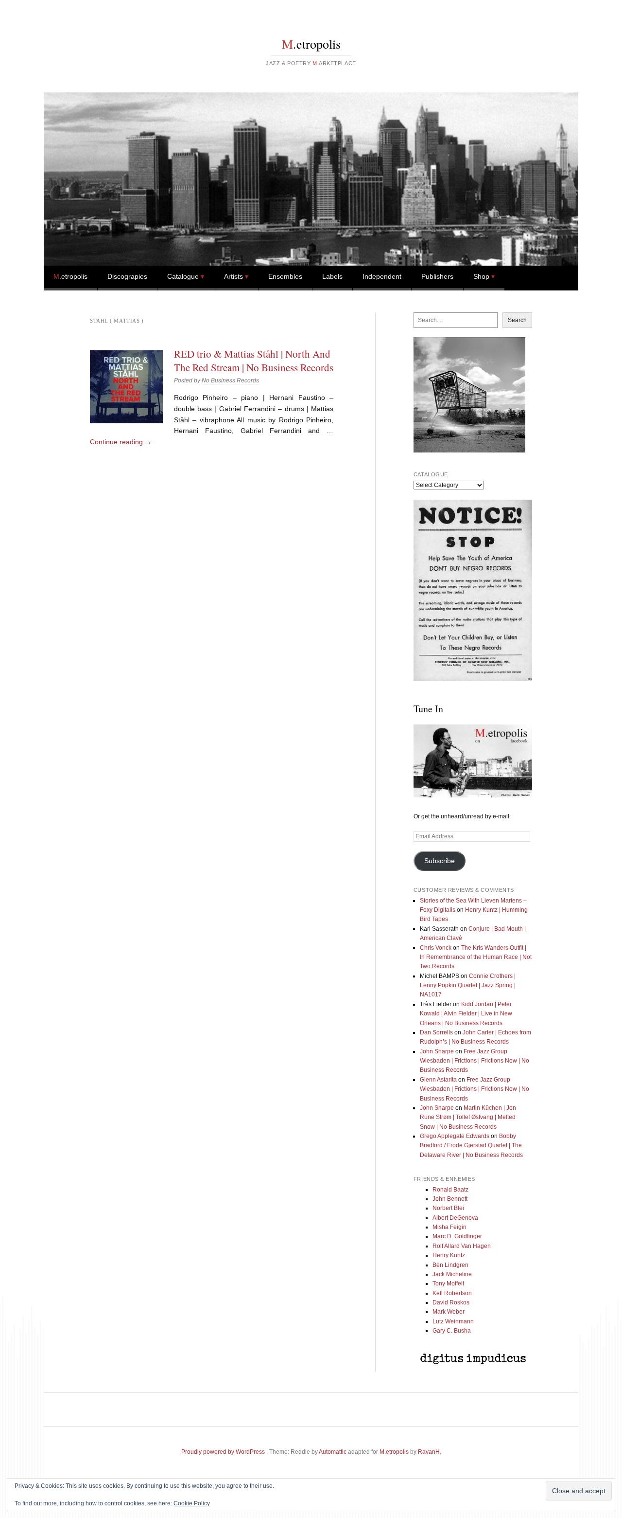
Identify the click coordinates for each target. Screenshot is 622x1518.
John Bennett (449, 1198)
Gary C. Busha (451, 1330)
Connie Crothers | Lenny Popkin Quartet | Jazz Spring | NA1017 (468, 985)
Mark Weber (448, 1311)
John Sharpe (437, 1051)
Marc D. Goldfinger (457, 1236)
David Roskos (450, 1302)
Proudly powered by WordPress (223, 1451)
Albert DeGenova (455, 1217)
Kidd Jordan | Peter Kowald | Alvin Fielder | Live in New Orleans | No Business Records (466, 1014)
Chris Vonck (435, 947)
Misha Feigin (449, 1227)
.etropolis (311, 44)
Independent (382, 276)
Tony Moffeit (448, 1283)
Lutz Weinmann (453, 1321)
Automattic (332, 1451)
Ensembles (285, 276)
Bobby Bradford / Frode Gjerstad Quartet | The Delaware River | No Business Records (471, 1145)
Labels (332, 276)
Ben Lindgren (450, 1265)
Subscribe (439, 861)
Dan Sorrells (436, 1032)
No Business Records (230, 380)
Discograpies (127, 276)
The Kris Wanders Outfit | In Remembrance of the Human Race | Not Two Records (476, 957)
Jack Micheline (452, 1274)
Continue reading (121, 442)
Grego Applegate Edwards (454, 1136)
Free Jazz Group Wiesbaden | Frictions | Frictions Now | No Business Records (474, 1061)
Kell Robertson (452, 1293)
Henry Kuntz (448, 1255)
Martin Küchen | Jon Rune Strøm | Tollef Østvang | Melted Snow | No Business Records (468, 1117)
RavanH (429, 1451)
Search (517, 320)
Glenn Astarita (438, 1079)
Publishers (437, 276)
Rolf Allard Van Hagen (461, 1246)
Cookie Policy (191, 1503)
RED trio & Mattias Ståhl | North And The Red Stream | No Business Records (253, 360)
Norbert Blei (448, 1208)
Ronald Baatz (450, 1189)
